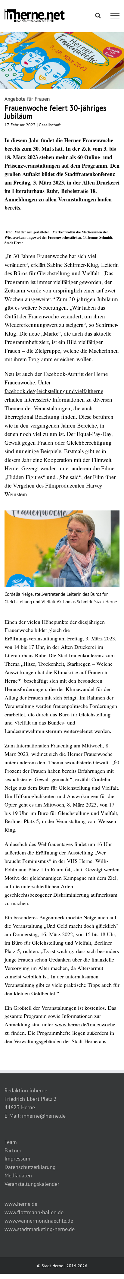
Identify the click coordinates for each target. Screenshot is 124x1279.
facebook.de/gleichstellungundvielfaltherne (54, 391)
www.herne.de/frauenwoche (85, 1024)
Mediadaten (18, 1175)
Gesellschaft (50, 125)
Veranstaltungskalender (32, 1183)
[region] (62, 557)
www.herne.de (21, 1203)
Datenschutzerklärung (30, 1167)
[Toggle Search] (98, 15)
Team (11, 1141)
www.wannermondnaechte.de (39, 1220)
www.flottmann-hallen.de (34, 1212)
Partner (13, 1150)
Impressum (17, 1158)
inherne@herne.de (44, 1115)
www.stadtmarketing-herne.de (40, 1229)
